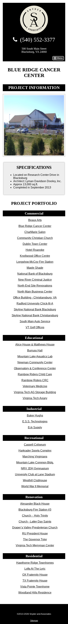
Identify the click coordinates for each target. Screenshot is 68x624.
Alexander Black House (35, 503)
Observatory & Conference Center (35, 368)
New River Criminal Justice (35, 279)
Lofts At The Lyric (35, 568)
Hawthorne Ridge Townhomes (35, 562)
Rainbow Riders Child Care (35, 374)
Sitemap (34, 620)
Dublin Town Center (35, 243)
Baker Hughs (35, 415)
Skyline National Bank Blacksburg (35, 309)
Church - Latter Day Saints (35, 521)
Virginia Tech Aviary (35, 398)
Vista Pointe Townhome (35, 586)
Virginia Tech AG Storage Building (35, 392)
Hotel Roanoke (35, 249)
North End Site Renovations (35, 285)
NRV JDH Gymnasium (35, 468)
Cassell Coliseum (35, 444)
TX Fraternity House (34, 580)
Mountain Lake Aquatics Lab (34, 356)
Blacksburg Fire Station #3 (34, 509)
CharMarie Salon (35, 231)
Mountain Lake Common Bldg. (35, 462)
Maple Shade (35, 267)
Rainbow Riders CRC (34, 380)
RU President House (35, 533)
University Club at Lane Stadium (35, 474)
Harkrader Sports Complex (34, 450)
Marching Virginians (34, 456)
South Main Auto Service (35, 321)
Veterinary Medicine (35, 386)
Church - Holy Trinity (35, 515)
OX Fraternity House (35, 574)
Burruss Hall (35, 350)
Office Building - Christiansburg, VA (35, 297)
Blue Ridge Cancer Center (34, 226)
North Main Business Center (34, 291)
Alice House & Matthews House (35, 344)
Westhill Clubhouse (35, 480)
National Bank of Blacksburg (34, 273)
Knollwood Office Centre (35, 255)
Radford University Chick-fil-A (35, 303)
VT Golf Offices (35, 327)
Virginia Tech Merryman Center (35, 545)
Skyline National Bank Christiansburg (35, 315)
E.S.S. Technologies (34, 421)
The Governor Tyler (35, 539)
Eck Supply (35, 427)
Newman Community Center (34, 362)
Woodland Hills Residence (34, 592)
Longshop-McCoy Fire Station (34, 261)
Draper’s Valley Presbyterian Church (35, 527)
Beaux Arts (35, 220)
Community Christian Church (35, 237)
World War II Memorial (34, 486)
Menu (59, 58)
